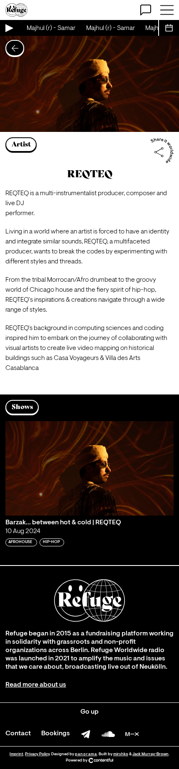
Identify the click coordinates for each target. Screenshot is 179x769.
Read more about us (35, 685)
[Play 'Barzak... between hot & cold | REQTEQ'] (89, 468)
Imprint (16, 754)
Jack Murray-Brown (150, 754)
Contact (18, 733)
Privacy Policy (37, 754)
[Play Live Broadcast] (8, 28)
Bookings (55, 733)
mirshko (120, 754)
